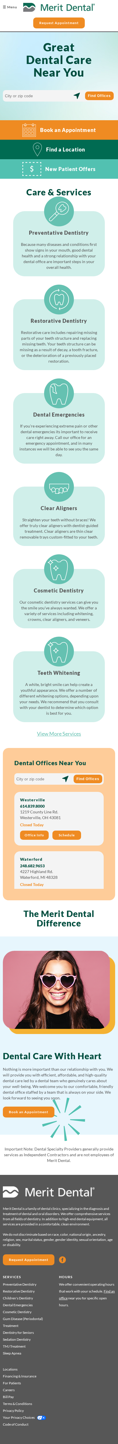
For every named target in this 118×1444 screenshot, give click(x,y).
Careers (9, 1390)
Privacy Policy (13, 1410)
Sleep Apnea (12, 1353)
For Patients (12, 1383)
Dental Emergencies (18, 1305)
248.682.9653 (32, 865)
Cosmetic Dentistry (17, 1312)
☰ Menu (10, 7)
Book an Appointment (68, 130)
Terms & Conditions (17, 1404)
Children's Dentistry (18, 1298)
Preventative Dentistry (19, 1284)
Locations (10, 1369)
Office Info (34, 835)
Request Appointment (59, 23)
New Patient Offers (70, 169)
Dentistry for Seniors (18, 1332)
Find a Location (65, 149)
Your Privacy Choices (19, 1417)
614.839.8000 (32, 806)
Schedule (67, 835)
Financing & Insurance (19, 1376)
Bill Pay (8, 1397)
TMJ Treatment (14, 1346)
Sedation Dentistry (17, 1339)
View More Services (59, 733)
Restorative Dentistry (19, 1291)
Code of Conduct (15, 1424)
